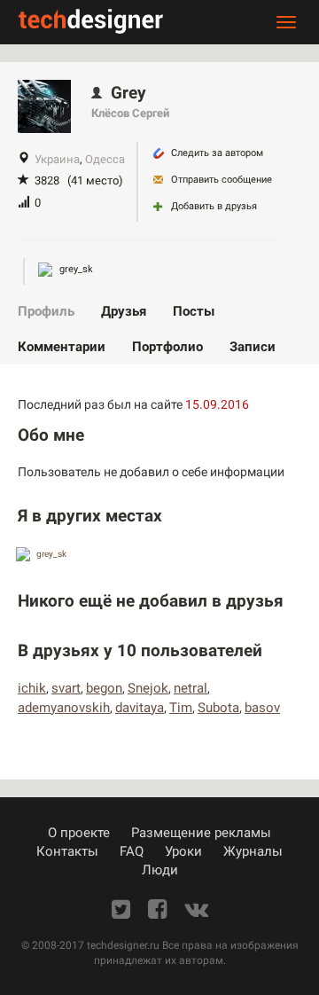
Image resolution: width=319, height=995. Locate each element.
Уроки (183, 851)
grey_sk (75, 269)
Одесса (105, 159)
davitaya (139, 708)
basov (262, 708)
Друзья (123, 311)
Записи (253, 347)
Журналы (253, 851)
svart (66, 688)
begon (104, 688)
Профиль (46, 311)
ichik (32, 688)
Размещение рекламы (201, 833)
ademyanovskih (64, 708)
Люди (160, 870)
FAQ (132, 851)
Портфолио (167, 347)
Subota (218, 708)
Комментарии (61, 347)
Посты (193, 311)
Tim (180, 708)
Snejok (148, 688)
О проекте (79, 833)
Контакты (67, 851)
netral (190, 688)
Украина (57, 159)
